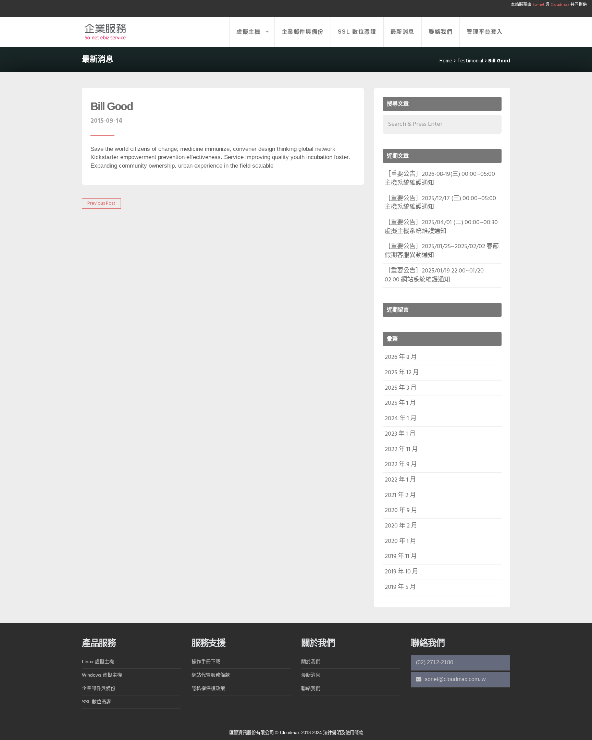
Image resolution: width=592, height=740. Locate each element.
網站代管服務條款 (211, 675)
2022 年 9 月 (401, 465)
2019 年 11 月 (401, 556)
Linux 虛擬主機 (98, 661)
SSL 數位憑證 (357, 32)
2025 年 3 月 (401, 388)
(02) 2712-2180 (434, 662)
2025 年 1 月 (400, 403)
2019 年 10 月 (401, 572)
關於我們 (310, 661)
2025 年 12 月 (402, 373)
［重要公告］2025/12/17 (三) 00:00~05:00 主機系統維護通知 (440, 203)
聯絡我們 (441, 32)
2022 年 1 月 (400, 480)
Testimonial (470, 61)
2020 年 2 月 (401, 526)
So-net (538, 4)
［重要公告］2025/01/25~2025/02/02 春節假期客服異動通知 (442, 251)
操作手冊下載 (206, 661)
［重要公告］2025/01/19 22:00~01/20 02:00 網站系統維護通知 (434, 275)
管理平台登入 (485, 32)
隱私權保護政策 (208, 688)
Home (446, 61)
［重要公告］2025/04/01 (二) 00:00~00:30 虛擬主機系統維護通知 (441, 227)
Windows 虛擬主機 (102, 675)
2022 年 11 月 (401, 449)
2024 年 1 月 (401, 419)
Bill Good (111, 106)
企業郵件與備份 (303, 32)
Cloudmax (559, 4)
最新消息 (403, 32)
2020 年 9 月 (401, 510)
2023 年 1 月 (400, 434)
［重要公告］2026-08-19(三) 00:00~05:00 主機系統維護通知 (440, 178)
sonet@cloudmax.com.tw (454, 679)
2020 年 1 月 (400, 541)
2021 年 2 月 (400, 495)
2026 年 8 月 (401, 357)
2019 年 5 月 (400, 587)
